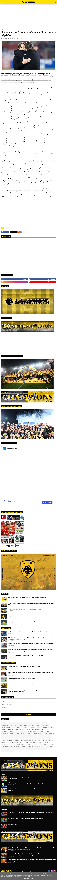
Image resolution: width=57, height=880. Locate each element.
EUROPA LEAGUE (5, 744)
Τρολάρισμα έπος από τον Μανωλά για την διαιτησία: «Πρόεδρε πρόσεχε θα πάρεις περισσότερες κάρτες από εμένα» (32, 860)
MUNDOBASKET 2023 (46, 744)
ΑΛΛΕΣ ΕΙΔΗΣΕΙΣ (37, 723)
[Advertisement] (28, 16)
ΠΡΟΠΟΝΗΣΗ (26, 735)
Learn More (26, 878)
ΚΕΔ (25, 731)
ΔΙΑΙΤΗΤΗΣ (32, 727)
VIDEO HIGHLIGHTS (21, 748)
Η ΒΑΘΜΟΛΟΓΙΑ (5, 731)
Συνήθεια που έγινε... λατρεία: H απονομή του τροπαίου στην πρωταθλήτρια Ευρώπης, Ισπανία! (31, 812)
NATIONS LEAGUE (5, 746)
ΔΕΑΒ (22, 727)
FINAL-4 (18, 744)
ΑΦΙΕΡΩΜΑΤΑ (38, 725)
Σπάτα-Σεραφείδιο (12, 738)
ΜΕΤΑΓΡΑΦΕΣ (47, 731)
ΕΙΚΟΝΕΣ (51, 727)
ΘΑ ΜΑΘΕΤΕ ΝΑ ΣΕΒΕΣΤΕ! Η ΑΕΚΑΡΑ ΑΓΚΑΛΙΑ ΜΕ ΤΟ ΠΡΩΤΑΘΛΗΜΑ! (24, 666)
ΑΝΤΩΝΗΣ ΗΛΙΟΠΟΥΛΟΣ (7, 725)
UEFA (10, 748)
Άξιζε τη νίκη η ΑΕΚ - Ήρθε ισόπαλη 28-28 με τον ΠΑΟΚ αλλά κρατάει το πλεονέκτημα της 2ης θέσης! (30, 673)
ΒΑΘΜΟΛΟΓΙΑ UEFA (6, 727)
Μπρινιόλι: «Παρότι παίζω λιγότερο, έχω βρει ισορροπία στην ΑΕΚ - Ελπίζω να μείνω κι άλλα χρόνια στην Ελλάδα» (31, 777)
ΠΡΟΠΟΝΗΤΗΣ (34, 735)
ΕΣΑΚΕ (46, 729)
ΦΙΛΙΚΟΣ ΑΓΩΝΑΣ (10, 740)
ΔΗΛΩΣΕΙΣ (27, 727)
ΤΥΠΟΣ (3, 740)
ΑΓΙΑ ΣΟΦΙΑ (4, 723)
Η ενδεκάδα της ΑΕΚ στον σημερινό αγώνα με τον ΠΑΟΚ (21, 678)
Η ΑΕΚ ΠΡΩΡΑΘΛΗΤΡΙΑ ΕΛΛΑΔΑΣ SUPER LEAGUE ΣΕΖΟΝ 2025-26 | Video (24, 609)
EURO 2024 (32, 742)
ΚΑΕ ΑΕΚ (16, 731)
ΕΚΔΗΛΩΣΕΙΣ (10, 729)
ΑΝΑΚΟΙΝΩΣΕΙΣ (44, 723)
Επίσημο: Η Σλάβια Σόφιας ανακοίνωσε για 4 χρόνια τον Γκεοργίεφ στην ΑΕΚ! (27, 783)
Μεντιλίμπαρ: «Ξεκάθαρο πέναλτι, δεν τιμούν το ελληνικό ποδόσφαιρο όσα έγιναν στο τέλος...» (31, 643)
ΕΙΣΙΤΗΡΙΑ (4, 729)
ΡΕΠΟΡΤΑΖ (48, 735)
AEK (35, 740)
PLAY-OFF (23, 746)
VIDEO (14, 748)
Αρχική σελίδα (4, 29)
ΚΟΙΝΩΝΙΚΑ (35, 731)
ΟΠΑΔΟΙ (35, 733)
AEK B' (39, 740)
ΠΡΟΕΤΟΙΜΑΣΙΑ (19, 735)
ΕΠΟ (33, 729)
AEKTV (3, 742)
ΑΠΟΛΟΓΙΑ (15, 725)
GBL (22, 744)
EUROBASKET (39, 742)
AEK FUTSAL (44, 740)
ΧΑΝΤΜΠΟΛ (17, 740)
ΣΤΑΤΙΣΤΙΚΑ (20, 738)
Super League (4, 748)
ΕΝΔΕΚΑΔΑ (28, 729)
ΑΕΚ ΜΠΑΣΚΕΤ (22, 723)
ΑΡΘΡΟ (9, 29)
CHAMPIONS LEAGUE (14, 742)
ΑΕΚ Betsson (29, 723)
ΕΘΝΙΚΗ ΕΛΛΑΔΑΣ (44, 727)
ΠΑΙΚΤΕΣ (45, 733)
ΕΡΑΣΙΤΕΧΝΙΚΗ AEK (39, 729)
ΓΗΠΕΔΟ (17, 727)
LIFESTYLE (34, 744)
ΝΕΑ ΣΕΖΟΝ (17, 733)
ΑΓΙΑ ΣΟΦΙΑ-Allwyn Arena (13, 723)
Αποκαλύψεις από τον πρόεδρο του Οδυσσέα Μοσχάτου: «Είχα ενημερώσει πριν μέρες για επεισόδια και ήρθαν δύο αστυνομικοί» (30, 650)
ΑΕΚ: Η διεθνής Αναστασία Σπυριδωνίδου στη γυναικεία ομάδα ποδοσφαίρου (27, 597)
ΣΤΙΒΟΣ (25, 738)
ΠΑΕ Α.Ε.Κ (40, 733)
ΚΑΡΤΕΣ (21, 731)
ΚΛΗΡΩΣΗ (30, 731)
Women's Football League (41, 748)
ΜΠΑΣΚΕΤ (11, 733)
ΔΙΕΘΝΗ (37, 727)
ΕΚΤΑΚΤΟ (16, 729)
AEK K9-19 (51, 740)
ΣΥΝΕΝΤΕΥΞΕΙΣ (44, 738)
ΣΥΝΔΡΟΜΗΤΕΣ (36, 738)
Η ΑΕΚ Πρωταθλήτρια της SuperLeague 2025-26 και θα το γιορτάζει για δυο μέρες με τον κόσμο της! (31, 604)
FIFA (14, 744)
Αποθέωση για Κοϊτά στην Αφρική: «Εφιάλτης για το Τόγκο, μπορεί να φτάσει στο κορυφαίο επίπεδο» (30, 789)
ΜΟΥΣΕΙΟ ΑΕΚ (5, 733)
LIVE (39, 744)
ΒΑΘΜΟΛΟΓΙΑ (45, 725)
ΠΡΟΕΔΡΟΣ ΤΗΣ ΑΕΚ (10, 735)
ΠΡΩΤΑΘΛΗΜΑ (41, 735)
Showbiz (43, 746)
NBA (12, 746)
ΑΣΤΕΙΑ (25, 725)
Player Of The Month (36, 746)
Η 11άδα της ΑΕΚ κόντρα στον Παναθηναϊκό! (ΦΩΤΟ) (20, 615)
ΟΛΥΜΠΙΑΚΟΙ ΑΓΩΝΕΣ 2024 (26, 733)
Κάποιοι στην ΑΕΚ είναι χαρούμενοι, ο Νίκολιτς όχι (20, 684)
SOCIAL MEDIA (49, 746)
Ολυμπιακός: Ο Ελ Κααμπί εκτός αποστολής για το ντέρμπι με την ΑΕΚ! (25, 655)
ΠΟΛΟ (3, 735)
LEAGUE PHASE (28, 744)
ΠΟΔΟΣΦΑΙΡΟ (51, 733)
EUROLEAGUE (46, 742)
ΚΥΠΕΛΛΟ (41, 731)
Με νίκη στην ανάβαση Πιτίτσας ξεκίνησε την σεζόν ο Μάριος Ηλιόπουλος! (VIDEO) (28, 631)
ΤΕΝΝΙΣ (50, 738)
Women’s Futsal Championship (7, 751)
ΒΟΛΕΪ (13, 727)
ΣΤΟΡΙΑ (30, 738)
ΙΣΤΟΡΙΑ (11, 731)
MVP (53, 744)
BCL (7, 742)
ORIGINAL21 (16, 746)
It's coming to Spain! (12, 824)
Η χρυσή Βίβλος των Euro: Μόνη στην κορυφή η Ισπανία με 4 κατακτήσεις (26, 818)
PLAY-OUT (29, 746)
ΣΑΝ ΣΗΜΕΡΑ (4, 738)
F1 (10, 744)
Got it (32, 878)
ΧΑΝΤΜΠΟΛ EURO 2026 (26, 740)
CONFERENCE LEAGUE (24, 742)
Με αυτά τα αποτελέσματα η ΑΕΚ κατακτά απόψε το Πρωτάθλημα (24, 621)
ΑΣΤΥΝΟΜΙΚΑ (31, 725)
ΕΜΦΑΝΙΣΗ (22, 729)
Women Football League (30, 748)
